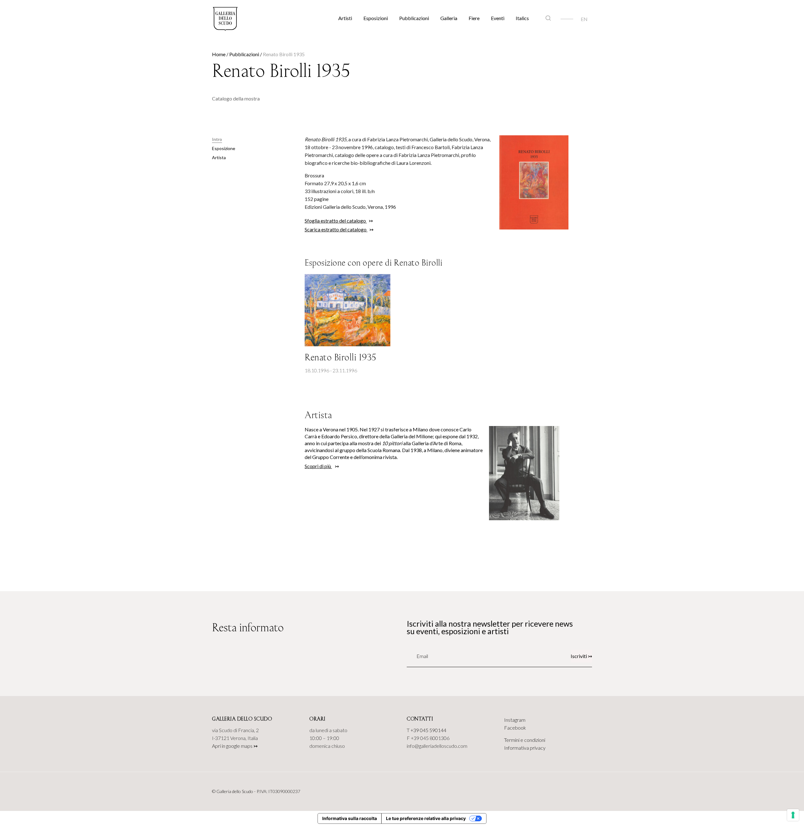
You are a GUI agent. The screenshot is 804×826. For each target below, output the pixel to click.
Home (218, 54)
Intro (217, 139)
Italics (522, 18)
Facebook (515, 728)
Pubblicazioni (414, 18)
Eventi (497, 18)
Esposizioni (375, 18)
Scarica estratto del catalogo (336, 229)
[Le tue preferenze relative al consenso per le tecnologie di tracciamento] (793, 815)
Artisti (345, 18)
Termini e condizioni (524, 740)
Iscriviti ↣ (581, 656)
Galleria (448, 18)
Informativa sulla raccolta (349, 818)
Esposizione (223, 148)
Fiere (474, 18)
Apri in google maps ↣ (235, 746)
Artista (219, 157)
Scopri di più (318, 466)
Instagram (514, 720)
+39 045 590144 (428, 730)
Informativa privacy (525, 748)
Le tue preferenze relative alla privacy (426, 818)
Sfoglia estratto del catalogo (336, 221)
